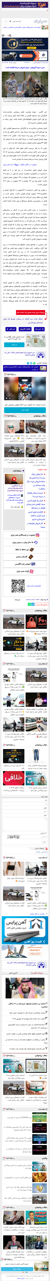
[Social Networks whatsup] (34, 363)
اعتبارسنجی (45, 852)
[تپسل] (5, 374)
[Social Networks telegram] (28, 363)
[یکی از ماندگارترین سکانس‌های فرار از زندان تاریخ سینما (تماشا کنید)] (14, 479)
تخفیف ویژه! (17, 1269)
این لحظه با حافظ (22, 549)
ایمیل (45, 808)
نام (46, 800)
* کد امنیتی (44, 833)
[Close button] (48, 1259)
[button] (6, 35)
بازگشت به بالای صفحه (37, 914)
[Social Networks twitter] (31, 363)
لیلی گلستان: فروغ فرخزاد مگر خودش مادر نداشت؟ (27, 1049)
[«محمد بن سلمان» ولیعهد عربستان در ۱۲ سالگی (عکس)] (25, 988)
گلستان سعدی (21, 556)
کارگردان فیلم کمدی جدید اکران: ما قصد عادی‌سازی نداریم (36, 516)
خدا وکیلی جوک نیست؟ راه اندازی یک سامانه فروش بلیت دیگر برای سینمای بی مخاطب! (36, 481)
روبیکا (16, 164)
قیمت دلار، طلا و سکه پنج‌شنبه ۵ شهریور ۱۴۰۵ (28, 1019)
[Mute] (9, 398)
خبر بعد (38, 329)
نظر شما (44, 796)
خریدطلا (14, 344)
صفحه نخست (45, 63)
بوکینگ (38, 852)
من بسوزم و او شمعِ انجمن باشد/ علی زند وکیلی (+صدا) (19, 353)
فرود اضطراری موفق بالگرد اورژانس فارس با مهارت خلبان (25, 1034)
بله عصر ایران (7, 164)
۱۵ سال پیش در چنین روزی (22, 542)
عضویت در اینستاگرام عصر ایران (23, 535)
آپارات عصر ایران (23, 571)
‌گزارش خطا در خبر (42, 605)
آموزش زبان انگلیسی (23, 564)
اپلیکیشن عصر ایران (34, 586)
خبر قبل (12, 329)
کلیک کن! (25, 410)
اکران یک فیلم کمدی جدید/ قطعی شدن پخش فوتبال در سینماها (35, 504)
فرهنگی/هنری (37, 63)
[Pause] (6, 398)
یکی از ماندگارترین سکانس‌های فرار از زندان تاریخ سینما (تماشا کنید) (15, 488)
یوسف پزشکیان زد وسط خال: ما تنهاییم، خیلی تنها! (27, 1013)
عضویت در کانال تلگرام (28, 164)
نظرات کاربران (25, 329)
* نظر (45, 815)
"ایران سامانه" (21, 1278)
